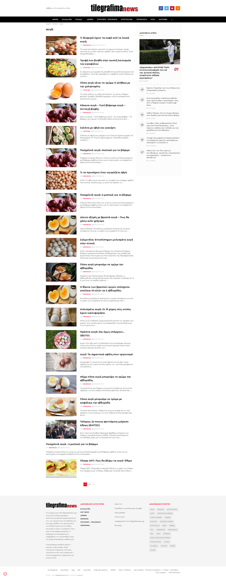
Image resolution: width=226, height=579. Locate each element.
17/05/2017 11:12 (98, 406)
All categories (53, 570)
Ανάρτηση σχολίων (101, 570)
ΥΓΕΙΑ (153, 19)
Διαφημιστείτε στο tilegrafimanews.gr (129, 521)
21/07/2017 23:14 (98, 339)
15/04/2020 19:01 (98, 112)
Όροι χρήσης (120, 513)
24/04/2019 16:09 (98, 153)
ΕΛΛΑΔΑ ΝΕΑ (67, 19)
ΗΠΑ (151, 529)
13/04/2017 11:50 (64, 447)
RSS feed (118, 525)
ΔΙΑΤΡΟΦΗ (163, 19)
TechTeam (86, 67)
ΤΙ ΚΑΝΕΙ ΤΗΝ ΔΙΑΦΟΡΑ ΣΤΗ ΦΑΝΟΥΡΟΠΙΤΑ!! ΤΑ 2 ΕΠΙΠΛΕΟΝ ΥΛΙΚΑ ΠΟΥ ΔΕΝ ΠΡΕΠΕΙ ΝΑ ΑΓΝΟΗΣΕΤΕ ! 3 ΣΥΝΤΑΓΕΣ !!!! (163, 140)
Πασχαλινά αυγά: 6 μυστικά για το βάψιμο (105, 195)
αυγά (61, 24)
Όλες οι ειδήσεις (125, 570)
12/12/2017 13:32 (98, 247)
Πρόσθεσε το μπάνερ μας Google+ (128, 508)
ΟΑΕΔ (158, 533)
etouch (80, 575)
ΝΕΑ (151, 533)
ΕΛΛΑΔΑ (79, 19)
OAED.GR (160, 509)
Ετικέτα (55, 24)
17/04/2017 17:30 (98, 429)
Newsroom (87, 45)
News (152, 509)
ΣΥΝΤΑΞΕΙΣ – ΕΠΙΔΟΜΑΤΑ (107, 19)
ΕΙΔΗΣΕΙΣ (153, 521)
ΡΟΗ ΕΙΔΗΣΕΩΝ (174, 572)
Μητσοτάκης (172, 529)
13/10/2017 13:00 (98, 271)
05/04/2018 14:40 (98, 198)
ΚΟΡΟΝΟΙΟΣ (161, 529)
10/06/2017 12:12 (98, 358)
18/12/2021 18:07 (98, 67)
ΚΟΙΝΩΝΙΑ (84, 519)
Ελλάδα (172, 525)
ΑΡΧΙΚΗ (55, 19)
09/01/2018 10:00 (98, 224)
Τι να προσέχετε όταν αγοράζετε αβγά (103, 172)
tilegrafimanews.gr (62, 575)
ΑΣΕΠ (152, 513)
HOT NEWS (84, 512)
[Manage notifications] (5, 574)
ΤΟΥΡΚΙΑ (164, 546)
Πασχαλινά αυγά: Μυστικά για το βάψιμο (105, 150)
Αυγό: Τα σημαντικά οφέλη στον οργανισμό (106, 354)
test (79, 570)
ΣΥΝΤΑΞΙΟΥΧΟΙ (155, 542)
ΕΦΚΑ (164, 525)
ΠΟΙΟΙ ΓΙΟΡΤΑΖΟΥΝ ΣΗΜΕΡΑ (160, 537)
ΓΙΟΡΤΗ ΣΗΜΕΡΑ (156, 517)
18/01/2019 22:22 (98, 176)
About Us (118, 504)
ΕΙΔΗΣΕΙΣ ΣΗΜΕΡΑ (166, 521)
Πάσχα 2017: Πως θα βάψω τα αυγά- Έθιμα (106, 460)
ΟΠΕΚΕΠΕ (166, 533)
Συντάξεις (154, 546)
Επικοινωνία (119, 517)
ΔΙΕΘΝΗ (90, 19)
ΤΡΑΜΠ (172, 546)
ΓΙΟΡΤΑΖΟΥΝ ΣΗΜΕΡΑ (164, 513)
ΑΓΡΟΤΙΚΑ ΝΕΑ (127, 19)
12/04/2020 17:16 (98, 131)
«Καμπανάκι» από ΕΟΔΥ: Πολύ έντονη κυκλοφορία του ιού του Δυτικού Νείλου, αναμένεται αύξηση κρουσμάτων (154, 72)
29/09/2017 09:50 (98, 294)
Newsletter (65, 570)
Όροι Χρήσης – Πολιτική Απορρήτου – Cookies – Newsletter (156, 570)
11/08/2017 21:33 (98, 316)
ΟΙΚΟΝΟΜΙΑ (85, 525)
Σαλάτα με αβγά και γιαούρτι (97, 127)
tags (73, 570)
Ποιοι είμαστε (161, 572)
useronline (87, 570)
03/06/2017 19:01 (98, 384)
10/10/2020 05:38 (98, 90)
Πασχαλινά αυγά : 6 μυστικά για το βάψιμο (72, 444)
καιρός (152, 550)
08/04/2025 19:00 (99, 45)
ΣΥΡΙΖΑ (166, 542)
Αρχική (48, 24)
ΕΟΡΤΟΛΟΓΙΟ (154, 525)
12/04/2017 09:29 (98, 464)
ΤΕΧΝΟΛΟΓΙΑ (141, 19)
